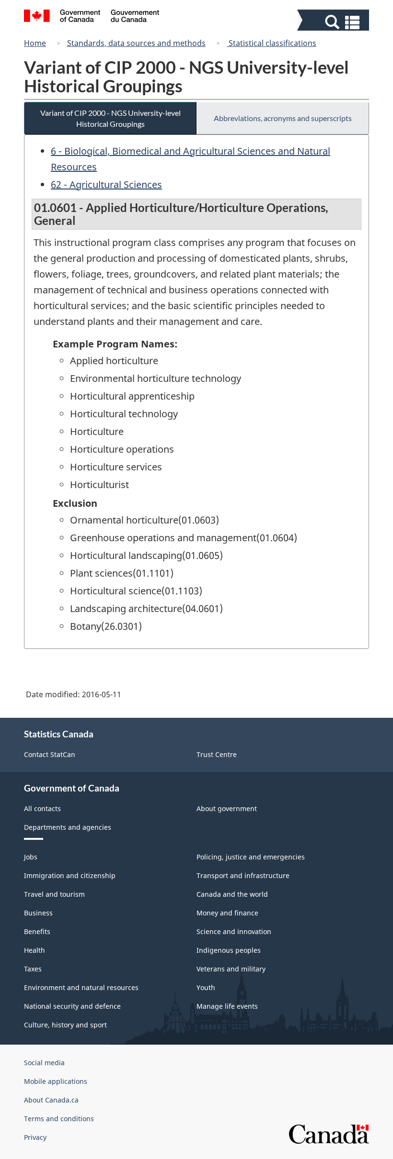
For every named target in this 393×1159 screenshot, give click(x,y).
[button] (334, 22)
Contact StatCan (49, 754)
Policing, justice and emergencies (250, 856)
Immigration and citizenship (70, 875)
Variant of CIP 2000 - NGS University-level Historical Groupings (110, 118)
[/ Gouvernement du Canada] (92, 17)
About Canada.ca (51, 1099)
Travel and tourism (54, 894)
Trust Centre (216, 754)
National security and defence (72, 1006)
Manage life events (227, 1006)
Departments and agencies (67, 827)
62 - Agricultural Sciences (106, 184)
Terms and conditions (59, 1118)
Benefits (37, 931)
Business (38, 912)
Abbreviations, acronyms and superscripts (283, 118)
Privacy (35, 1137)
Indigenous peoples (228, 950)
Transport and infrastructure (242, 875)
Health (34, 950)
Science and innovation (233, 931)
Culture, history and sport (65, 1024)
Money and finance (227, 912)
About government (226, 808)
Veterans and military (231, 968)
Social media (44, 1062)
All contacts (42, 808)
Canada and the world (232, 894)
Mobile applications (55, 1081)
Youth (205, 987)
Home (35, 43)
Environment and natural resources (81, 987)
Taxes (33, 968)
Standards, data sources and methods (136, 43)
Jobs (30, 856)
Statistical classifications (271, 43)
